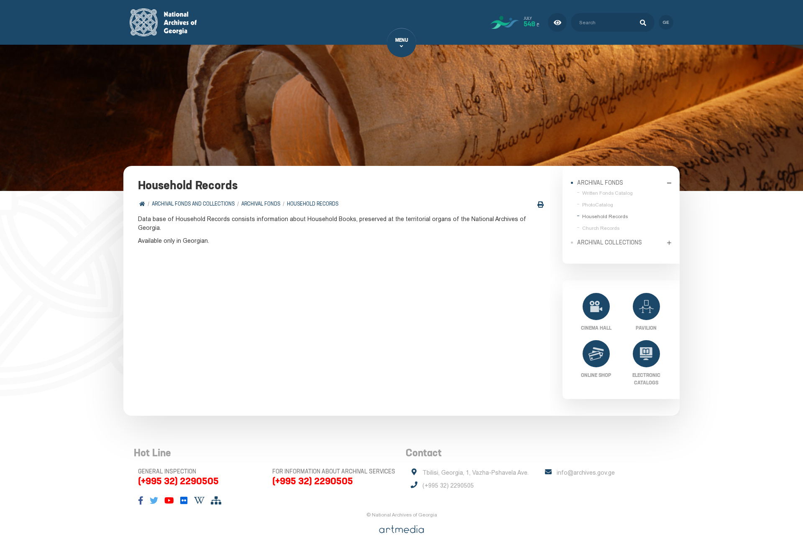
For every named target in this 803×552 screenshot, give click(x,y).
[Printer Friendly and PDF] (540, 204)
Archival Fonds (260, 204)
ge (666, 22)
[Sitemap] (216, 500)
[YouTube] (169, 500)
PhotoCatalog (597, 205)
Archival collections (609, 242)
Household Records (312, 204)
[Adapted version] (557, 22)
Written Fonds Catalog (607, 193)
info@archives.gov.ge (586, 472)
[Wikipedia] (199, 500)
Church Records (600, 228)
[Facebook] (140, 500)
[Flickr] (184, 500)
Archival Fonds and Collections (193, 204)
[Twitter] (154, 500)
